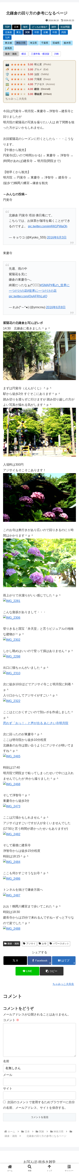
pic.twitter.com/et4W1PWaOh (47, 226)
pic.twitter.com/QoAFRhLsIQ (28, 296)
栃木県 (67, 43)
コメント (11, 1020)
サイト (7, 1088)
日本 (16, 27)
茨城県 (56, 43)
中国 (54, 32)
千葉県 (44, 43)
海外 (25, 27)
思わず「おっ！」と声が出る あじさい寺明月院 (35, 723)
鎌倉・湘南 (11, 54)
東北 (18, 32)
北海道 (8, 32)
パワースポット (61, 943)
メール (7, 1074)
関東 (27, 32)
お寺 (44, 943)
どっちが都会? (39, 27)
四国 (63, 32)
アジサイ (30, 943)
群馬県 (8, 48)
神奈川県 (21, 43)
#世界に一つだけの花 (42, 290)
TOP (7, 27)
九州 (7, 37)
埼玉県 (33, 43)
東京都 (8, 43)
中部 (36, 32)
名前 (6, 1061)
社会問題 (65, 27)
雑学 (54, 27)
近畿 (45, 32)
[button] (51, 971)
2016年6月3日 (57, 237)
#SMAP (45, 285)
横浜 (23, 54)
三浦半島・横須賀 (40, 54)
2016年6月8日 (56, 307)
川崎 (56, 54)
